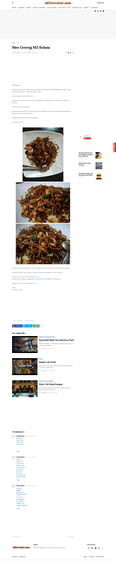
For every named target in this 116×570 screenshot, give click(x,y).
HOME (14, 7)
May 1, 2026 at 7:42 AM (30, 457)
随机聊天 (18, 490)
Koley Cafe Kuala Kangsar (51, 384)
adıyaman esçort (20, 477)
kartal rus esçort (20, 467)
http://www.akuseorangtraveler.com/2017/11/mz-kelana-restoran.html (37, 279)
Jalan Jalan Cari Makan (46, 381)
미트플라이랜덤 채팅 (21, 505)
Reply (18, 451)
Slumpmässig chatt (21, 494)
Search (99, 3)
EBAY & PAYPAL (52, 7)
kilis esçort (19, 471)
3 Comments (34, 52)
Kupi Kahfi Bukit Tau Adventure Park (56, 340)
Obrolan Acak (20, 492)
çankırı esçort (20, 463)
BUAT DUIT (62, 7)
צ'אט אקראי (19, 496)
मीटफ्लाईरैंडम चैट (20, 500)
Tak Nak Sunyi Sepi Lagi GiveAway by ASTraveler (86, 174)
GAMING (86, 7)
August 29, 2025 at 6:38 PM (31, 436)
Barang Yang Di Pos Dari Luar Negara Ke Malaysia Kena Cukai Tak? (86, 154)
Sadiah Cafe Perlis (47, 362)
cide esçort (19, 473)
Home (13, 43)
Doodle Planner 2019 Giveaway (84, 164)
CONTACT (92, 556)
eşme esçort (19, 469)
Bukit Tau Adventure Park (47, 337)
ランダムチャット (21, 498)
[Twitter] (70, 52)
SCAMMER (94, 7)
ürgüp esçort (19, 461)
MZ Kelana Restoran (48, 100)
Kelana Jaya (20, 320)
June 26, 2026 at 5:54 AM (30, 485)
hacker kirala (19, 440)
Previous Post (16, 537)
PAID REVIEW (100, 556)
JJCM (69, 7)
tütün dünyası (20, 444)
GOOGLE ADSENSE (39, 7)
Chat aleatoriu (20, 501)
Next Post (70, 537)
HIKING (28, 7)
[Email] (73, 52)
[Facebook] (68, 52)
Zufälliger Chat (20, 503)
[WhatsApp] (34, 325)
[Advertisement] (58, 24)
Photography (57, 89)
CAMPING (21, 7)
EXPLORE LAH (77, 7)
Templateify (22, 556)
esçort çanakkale (21, 475)
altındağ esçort (20, 465)
